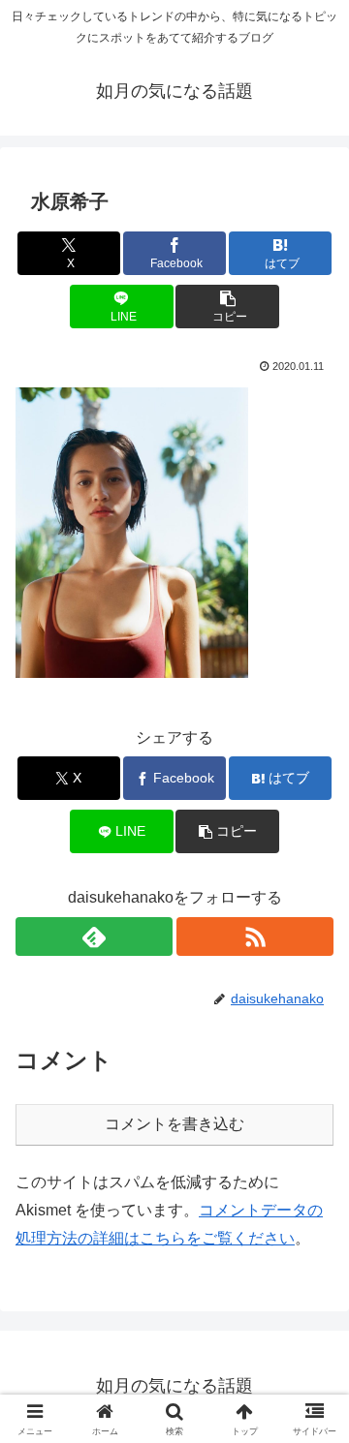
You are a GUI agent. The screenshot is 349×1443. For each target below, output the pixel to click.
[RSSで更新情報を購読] (254, 936)
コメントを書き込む (174, 1124)
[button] (227, 306)
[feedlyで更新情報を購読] (94, 936)
